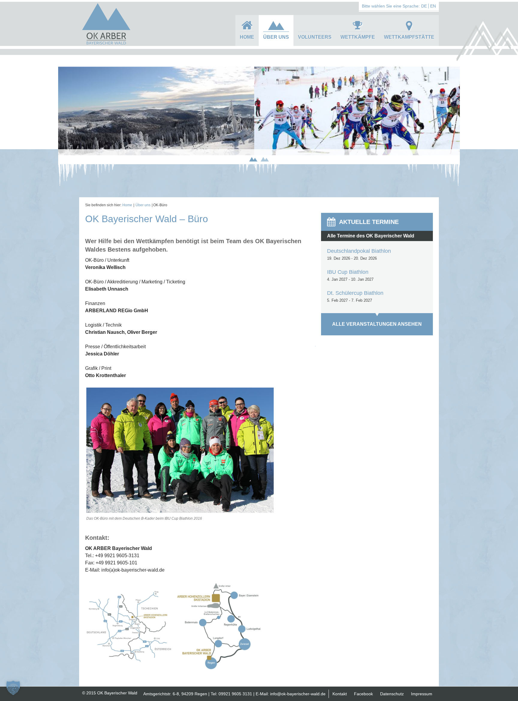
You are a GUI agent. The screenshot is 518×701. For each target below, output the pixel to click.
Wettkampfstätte (409, 37)
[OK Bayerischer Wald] (106, 43)
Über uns (276, 37)
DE (424, 6)
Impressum (421, 693)
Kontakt (339, 693)
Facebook (363, 693)
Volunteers (315, 37)
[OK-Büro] (180, 511)
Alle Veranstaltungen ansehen (377, 324)
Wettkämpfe (358, 37)
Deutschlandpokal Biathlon (359, 251)
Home (247, 37)
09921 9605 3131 (235, 693)
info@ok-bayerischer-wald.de (298, 693)
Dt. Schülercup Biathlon (355, 293)
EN (433, 6)
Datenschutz (392, 693)
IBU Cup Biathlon (347, 272)
